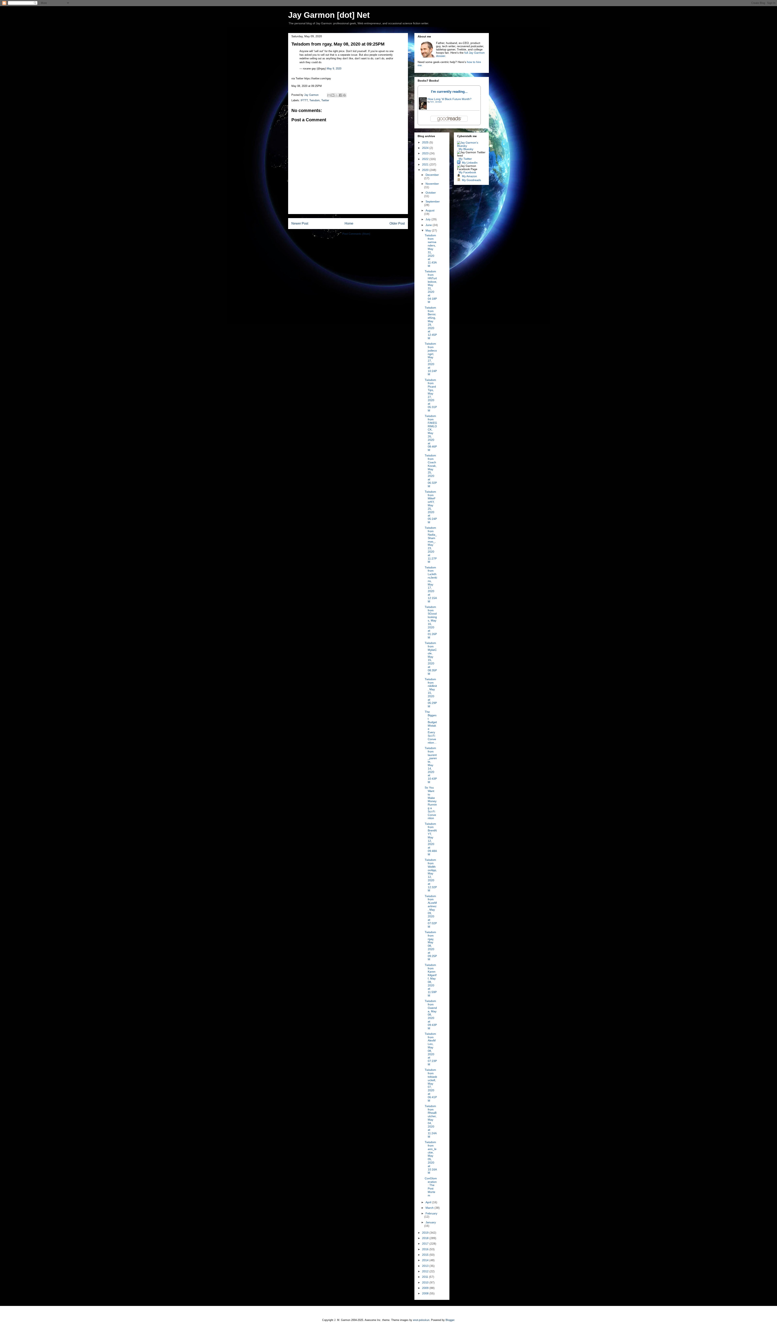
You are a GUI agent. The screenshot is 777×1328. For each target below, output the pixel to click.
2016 (425, 1249)
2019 (425, 1232)
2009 (425, 1288)
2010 (425, 1282)
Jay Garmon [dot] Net (329, 15)
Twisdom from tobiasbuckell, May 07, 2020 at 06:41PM (431, 1085)
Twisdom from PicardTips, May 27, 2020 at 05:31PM (431, 395)
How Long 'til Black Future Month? (449, 99)
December (432, 174)
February (431, 1213)
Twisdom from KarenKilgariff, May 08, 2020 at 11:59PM (431, 980)
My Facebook (467, 172)
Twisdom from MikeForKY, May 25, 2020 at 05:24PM (431, 507)
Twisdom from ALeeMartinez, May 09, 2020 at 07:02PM (431, 911)
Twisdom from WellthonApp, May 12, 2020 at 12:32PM (431, 875)
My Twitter (465, 158)
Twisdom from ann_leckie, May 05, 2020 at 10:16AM (431, 1157)
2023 (425, 153)
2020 (425, 170)
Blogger (450, 1320)
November (432, 183)
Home (349, 223)
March (430, 1207)
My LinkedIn (470, 162)
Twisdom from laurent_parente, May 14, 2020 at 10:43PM (431, 765)
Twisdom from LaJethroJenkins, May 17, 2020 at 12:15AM (431, 584)
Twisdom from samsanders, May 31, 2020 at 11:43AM (431, 251)
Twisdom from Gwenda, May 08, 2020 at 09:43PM (431, 1014)
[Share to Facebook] (341, 95)
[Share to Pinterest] (344, 95)
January (431, 1222)
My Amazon (469, 176)
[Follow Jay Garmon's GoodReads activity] (458, 180)
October (431, 192)
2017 (425, 1243)
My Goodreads (471, 180)
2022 (425, 159)
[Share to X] (337, 95)
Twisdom (314, 100)
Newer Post (299, 223)
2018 (425, 1238)
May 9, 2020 (334, 68)
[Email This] (329, 95)
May (429, 230)
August (430, 210)
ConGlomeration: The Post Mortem (431, 1187)
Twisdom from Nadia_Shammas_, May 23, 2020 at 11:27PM (431, 544)
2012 (425, 1271)
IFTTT (304, 100)
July (428, 219)
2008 (425, 1293)
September (433, 201)
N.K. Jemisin (436, 102)
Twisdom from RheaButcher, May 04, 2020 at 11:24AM (431, 1121)
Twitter (325, 100)
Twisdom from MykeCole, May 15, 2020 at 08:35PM (431, 658)
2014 (425, 1260)
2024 (425, 147)
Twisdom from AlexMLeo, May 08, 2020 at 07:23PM (431, 1049)
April (429, 1202)
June (429, 225)
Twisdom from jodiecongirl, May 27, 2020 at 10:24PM (431, 359)
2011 (425, 1276)
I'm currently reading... (449, 92)
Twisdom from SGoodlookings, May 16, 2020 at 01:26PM (431, 622)
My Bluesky (466, 149)
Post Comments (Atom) (356, 233)
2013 (425, 1265)
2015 (425, 1254)
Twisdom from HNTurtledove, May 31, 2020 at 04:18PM (431, 287)
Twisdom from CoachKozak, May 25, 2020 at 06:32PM (431, 471)
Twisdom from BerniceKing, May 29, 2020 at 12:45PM (431, 323)
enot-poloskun (421, 1320)
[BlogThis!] (333, 95)
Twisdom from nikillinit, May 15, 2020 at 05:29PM (431, 693)
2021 (425, 164)
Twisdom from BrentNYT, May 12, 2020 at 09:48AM (431, 839)
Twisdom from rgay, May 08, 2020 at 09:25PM (431, 945)
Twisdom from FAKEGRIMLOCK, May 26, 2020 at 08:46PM (431, 433)
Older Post (397, 223)
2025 (425, 142)
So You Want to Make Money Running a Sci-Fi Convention (431, 803)
